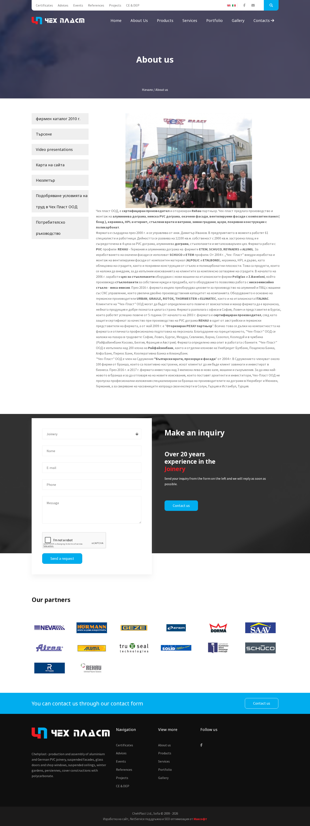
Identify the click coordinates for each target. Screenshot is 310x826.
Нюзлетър (45, 180)
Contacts (262, 20)
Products (165, 20)
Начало (147, 89)
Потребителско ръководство (50, 228)
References (96, 5)
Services (189, 20)
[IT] (234, 5)
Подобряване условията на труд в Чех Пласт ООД (62, 201)
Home (116, 20)
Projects (115, 5)
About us (139, 20)
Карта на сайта (50, 164)
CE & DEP (132, 5)
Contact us (181, 505)
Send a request (62, 558)
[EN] (229, 5)
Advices (63, 5)
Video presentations (54, 149)
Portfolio (214, 20)
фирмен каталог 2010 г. (58, 118)
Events (78, 5)
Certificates (44, 5)
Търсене (44, 134)
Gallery (238, 20)
